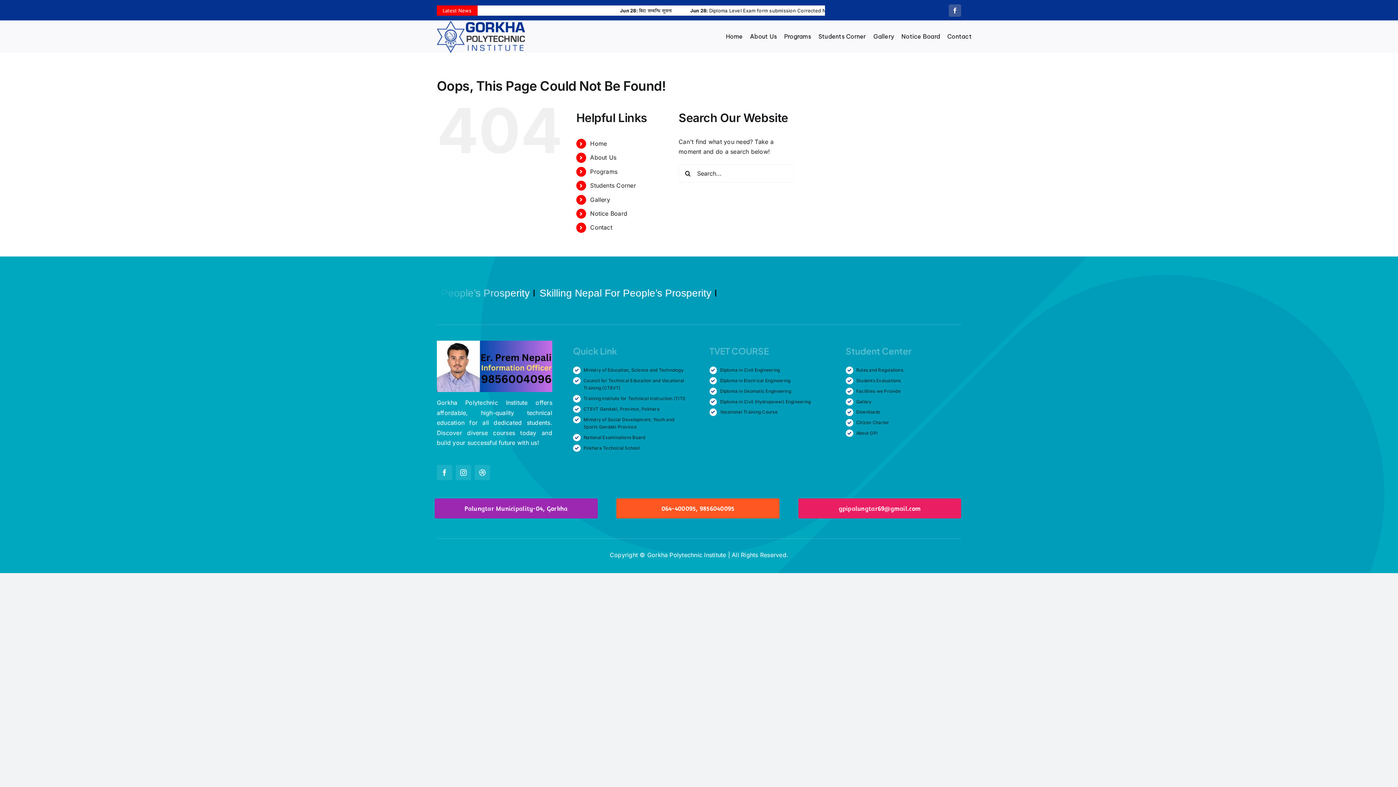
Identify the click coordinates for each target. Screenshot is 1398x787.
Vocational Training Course (749, 412)
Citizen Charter (872, 422)
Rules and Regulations (879, 370)
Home (598, 143)
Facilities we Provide (878, 391)
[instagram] (463, 472)
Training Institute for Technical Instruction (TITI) (634, 398)
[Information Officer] (494, 343)
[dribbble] (482, 472)
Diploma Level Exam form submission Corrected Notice (709, 10)
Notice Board (608, 213)
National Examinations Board (614, 437)
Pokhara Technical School (612, 448)
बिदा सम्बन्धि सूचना (591, 10)
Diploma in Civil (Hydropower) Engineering (765, 401)
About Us (603, 157)
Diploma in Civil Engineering (750, 370)
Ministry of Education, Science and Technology (634, 370)
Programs (603, 171)
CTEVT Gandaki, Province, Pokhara (622, 409)
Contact (601, 227)
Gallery (600, 199)
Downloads (868, 412)
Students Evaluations (878, 380)
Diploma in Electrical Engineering (755, 380)
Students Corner (613, 185)
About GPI (866, 433)
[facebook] (955, 10)
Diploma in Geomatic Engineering (755, 391)
